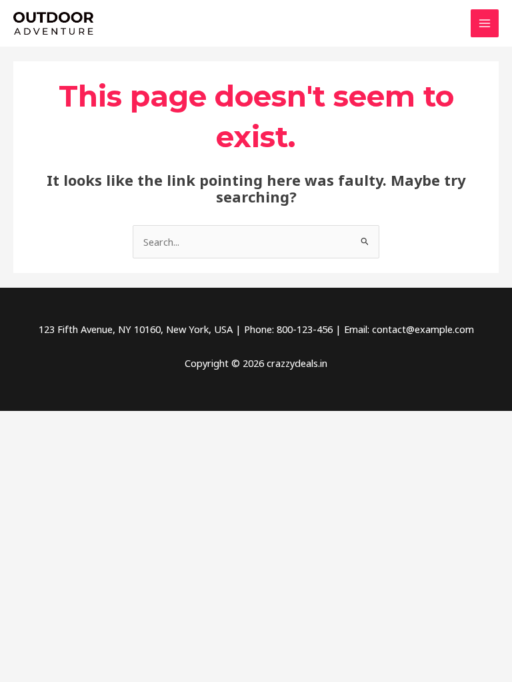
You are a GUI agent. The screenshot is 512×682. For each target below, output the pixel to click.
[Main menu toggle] (485, 23)
